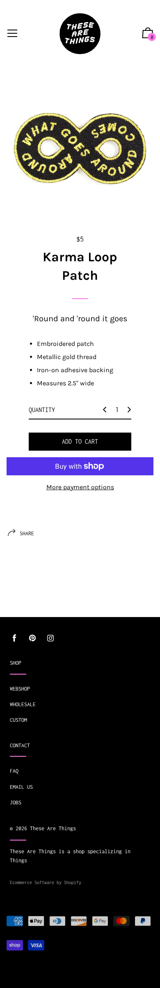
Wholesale (23, 704)
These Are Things (53, 828)
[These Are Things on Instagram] (50, 638)
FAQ (14, 771)
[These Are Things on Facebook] (14, 638)
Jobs (15, 802)
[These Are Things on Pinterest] (32, 638)
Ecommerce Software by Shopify (45, 882)
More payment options (80, 487)
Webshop (20, 689)
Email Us (21, 787)
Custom (18, 720)
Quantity (42, 409)
